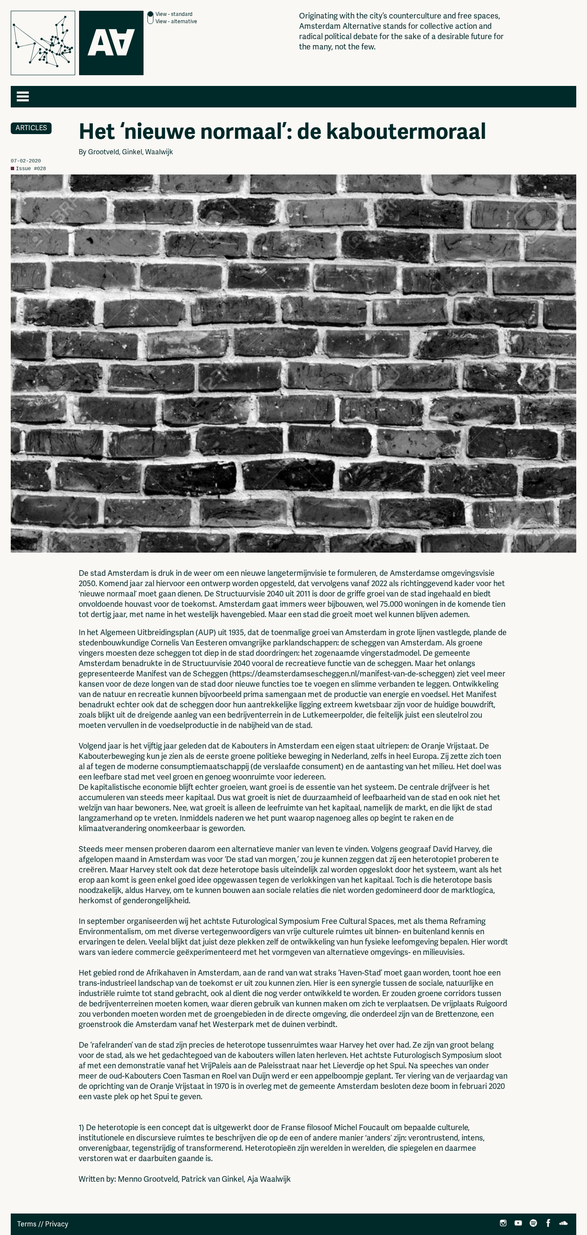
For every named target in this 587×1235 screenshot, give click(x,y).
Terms (27, 1224)
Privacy (56, 1224)
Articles (31, 128)
